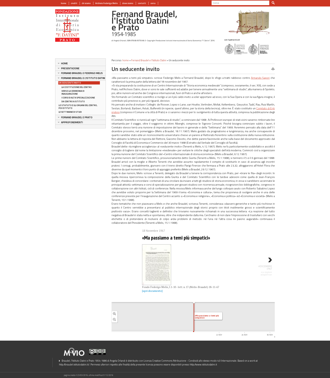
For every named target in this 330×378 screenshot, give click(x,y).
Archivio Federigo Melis (106, 3)
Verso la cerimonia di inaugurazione (72, 92)
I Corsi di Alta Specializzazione (78, 97)
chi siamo (86, 3)
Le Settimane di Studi (70, 111)
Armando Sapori (260, 78)
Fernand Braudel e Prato (76, 117)
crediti (74, 3)
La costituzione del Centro (76, 87)
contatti (142, 3)
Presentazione (70, 68)
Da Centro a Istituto (73, 101)
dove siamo (127, 3)
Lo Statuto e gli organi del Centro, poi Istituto (78, 107)
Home (64, 63)
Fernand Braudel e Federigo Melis (82, 73)
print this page (273, 69)
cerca (152, 3)
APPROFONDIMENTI (72, 122)
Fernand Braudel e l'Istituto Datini (83, 78)
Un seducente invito (70, 82)
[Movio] (76, 351)
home (63, 3)
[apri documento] (152, 291)
